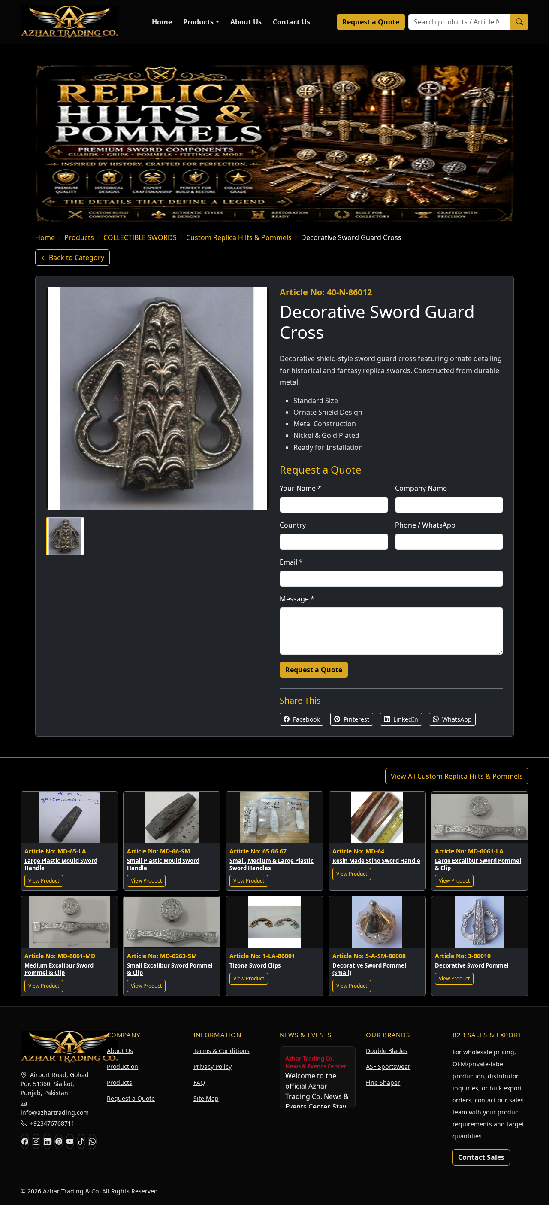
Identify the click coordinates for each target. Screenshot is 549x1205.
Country (293, 525)
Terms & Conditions (221, 1051)
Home (162, 22)
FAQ (199, 1082)
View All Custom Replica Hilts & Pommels (457, 776)
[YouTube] (70, 1141)
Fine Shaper (383, 1082)
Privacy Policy (212, 1066)
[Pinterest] (58, 1141)
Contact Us (291, 22)
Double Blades (386, 1051)
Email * (291, 562)
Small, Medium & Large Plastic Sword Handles (271, 864)
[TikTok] (81, 1141)
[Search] (519, 22)
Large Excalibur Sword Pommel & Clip (478, 864)
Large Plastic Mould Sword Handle (60, 864)
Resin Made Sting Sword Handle (376, 861)
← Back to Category (72, 257)
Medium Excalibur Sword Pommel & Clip (59, 969)
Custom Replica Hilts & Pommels (239, 237)
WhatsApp (456, 719)
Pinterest (355, 719)
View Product (43, 880)
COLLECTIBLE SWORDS (140, 237)
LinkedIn (405, 719)
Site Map (206, 1098)
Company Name (421, 488)
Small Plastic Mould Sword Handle (163, 864)
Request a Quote (370, 22)
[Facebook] (25, 1141)
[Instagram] (36, 1141)
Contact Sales (481, 1157)
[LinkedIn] (47, 1141)
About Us (246, 22)
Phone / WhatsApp (425, 525)
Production (122, 1066)
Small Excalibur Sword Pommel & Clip (170, 969)
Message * (297, 599)
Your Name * (300, 488)
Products (198, 22)
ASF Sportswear (388, 1066)
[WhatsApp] (92, 1141)
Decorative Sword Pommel (472, 965)
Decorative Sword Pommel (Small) (369, 969)
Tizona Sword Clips (255, 965)
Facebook (305, 719)
